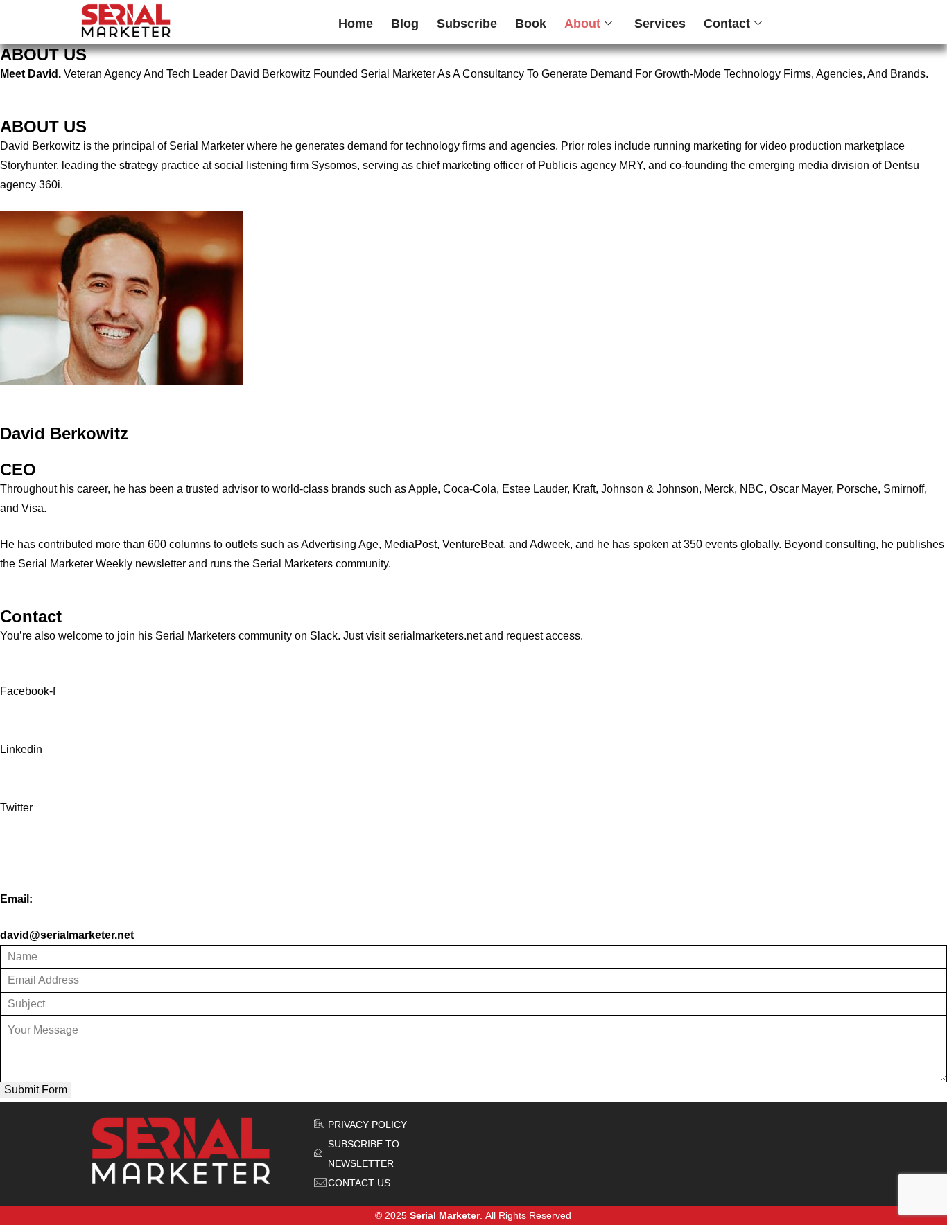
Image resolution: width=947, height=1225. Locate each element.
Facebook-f (27, 691)
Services (660, 23)
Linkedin (21, 749)
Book (530, 23)
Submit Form (35, 1089)
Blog (405, 23)
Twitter (16, 807)
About (582, 23)
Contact (727, 23)
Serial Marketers (195, 636)
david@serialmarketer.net (67, 935)
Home (355, 23)
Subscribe (467, 23)
